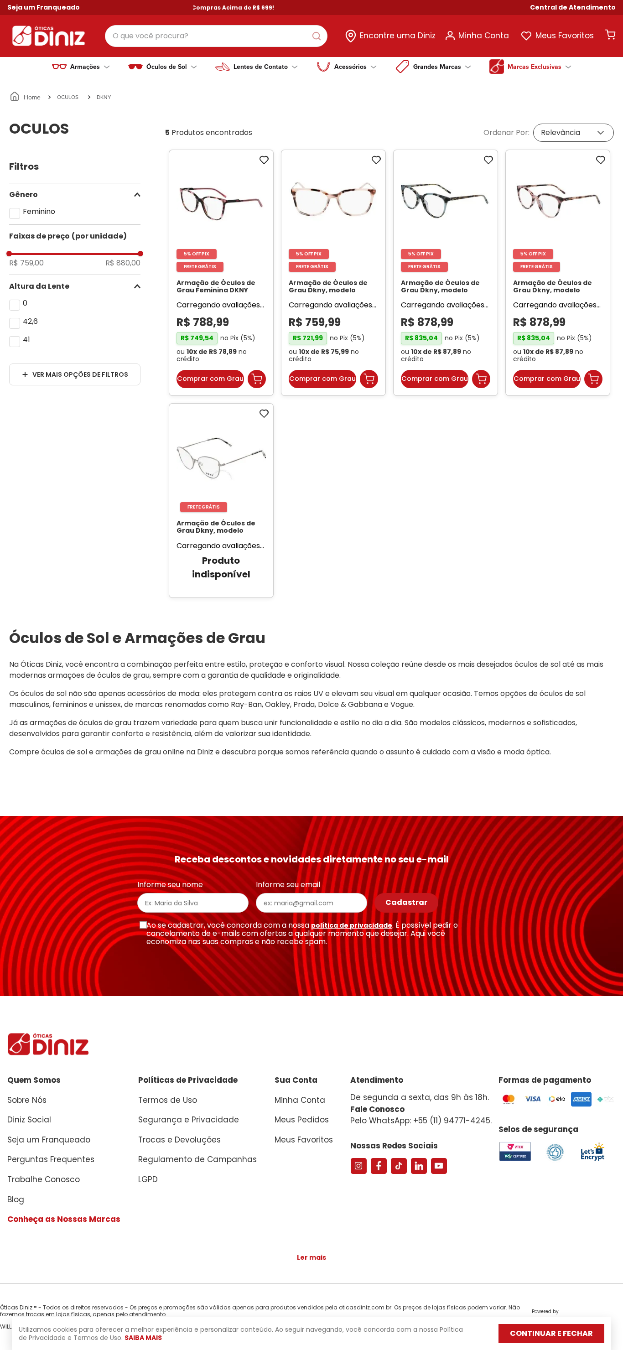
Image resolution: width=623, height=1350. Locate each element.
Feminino (39, 211)
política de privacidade (351, 933)
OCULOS (67, 97)
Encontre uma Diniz (398, 35)
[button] (573, 7)
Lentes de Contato (261, 66)
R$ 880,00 (122, 263)
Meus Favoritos (564, 35)
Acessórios (350, 66)
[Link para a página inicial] (25, 97)
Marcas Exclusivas (534, 66)
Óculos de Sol (166, 66)
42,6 (30, 321)
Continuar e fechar (551, 1333)
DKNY (104, 97)
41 (26, 339)
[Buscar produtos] (318, 36)
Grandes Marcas (437, 66)
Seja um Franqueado (43, 7)
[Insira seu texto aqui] (592, 1168)
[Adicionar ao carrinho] (257, 383)
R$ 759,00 (26, 263)
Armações (85, 66)
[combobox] (216, 36)
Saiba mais (143, 1337)
